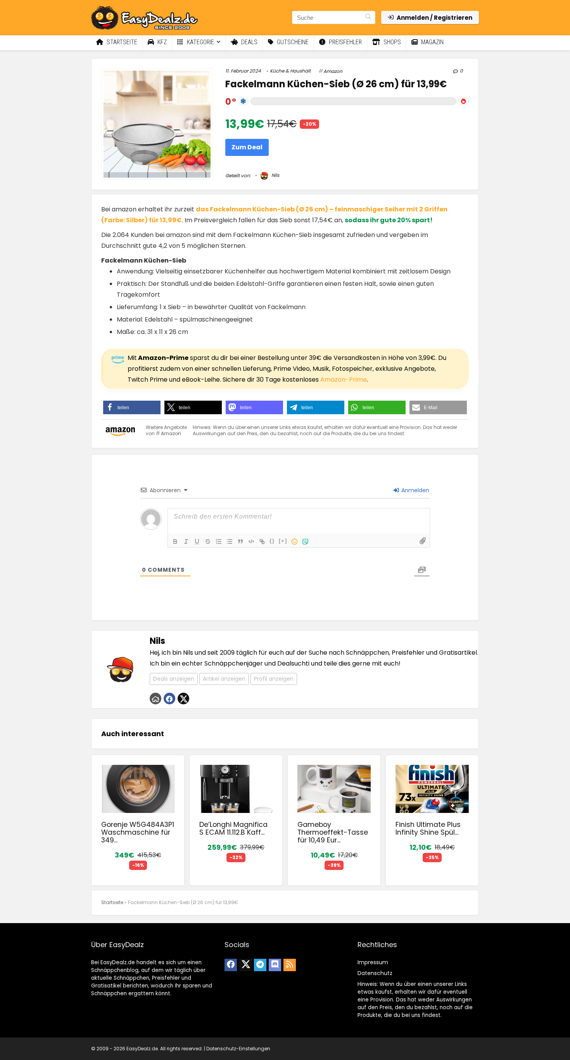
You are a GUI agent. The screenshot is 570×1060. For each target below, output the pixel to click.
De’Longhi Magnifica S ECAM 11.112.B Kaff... (233, 828)
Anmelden (414, 490)
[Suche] (368, 17)
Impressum (373, 962)
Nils (274, 175)
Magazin (432, 42)
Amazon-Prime (343, 379)
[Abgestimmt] (243, 101)
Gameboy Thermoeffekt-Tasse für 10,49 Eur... (332, 832)
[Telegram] (260, 965)
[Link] (262, 541)
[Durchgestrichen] (207, 541)
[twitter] (245, 965)
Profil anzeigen (274, 679)
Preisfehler (344, 42)
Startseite (121, 42)
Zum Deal (247, 147)
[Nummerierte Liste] (218, 541)
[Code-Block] (251, 541)
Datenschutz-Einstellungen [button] (238, 1048)
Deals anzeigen (173, 679)
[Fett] (175, 541)
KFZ (161, 42)
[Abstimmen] (463, 101)
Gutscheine (292, 42)
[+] (283, 541)
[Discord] (275, 965)
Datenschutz (375, 973)
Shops (391, 42)
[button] (132, 407)
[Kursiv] (186, 541)
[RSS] (289, 965)
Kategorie (199, 42)
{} (272, 541)
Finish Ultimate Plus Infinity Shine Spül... (428, 828)
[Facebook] (231, 965)
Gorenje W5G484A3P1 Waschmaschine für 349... (137, 832)
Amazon (332, 71)
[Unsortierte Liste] (229, 541)
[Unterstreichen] (197, 541)
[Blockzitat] (240, 541)
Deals (248, 42)
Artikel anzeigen (224, 679)
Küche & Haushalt (290, 70)
